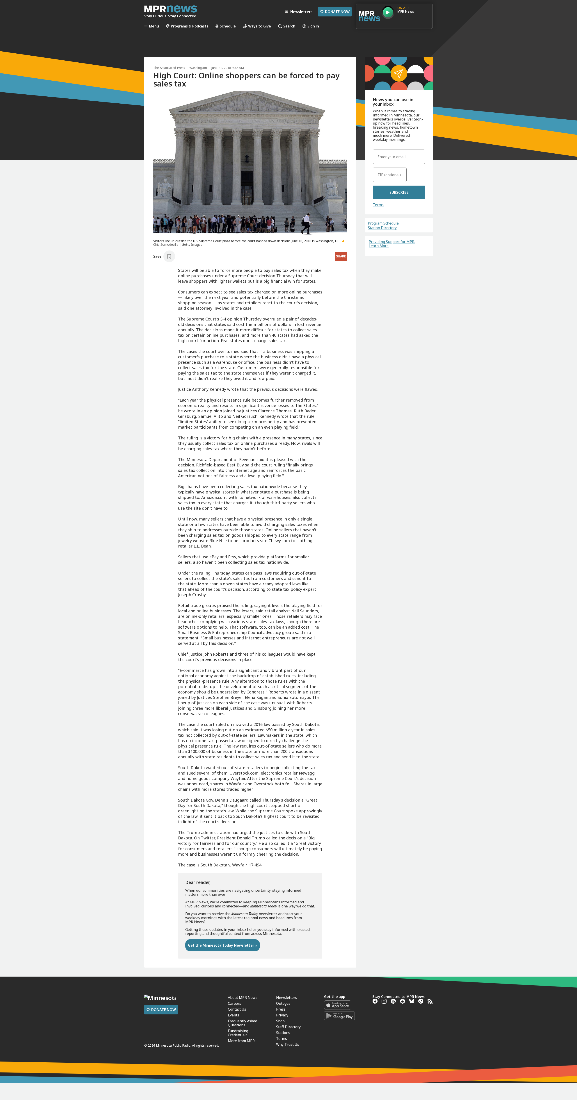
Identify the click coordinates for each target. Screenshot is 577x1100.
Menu (154, 26)
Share (341, 256)
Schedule (228, 26)
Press (281, 1009)
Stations (283, 1032)
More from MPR (241, 1040)
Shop (280, 1020)
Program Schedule (383, 223)
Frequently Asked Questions (242, 1022)
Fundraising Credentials (238, 1032)
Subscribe (398, 192)
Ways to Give (259, 26)
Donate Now (335, 11)
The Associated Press (169, 68)
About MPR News (242, 997)
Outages (283, 1003)
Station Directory (382, 228)
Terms (378, 204)
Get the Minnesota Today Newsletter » (222, 945)
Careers (234, 1003)
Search (289, 26)
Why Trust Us (287, 1044)
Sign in (313, 26)
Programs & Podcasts (189, 26)
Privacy (282, 1015)
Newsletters (286, 997)
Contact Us (237, 1009)
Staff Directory (288, 1026)
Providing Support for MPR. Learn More (392, 243)
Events (233, 1015)
